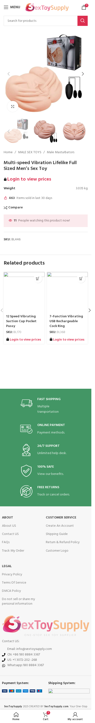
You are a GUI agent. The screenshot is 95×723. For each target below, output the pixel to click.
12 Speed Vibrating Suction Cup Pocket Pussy (21, 321)
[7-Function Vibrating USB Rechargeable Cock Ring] (67, 292)
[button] (8, 74)
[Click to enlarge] (12, 106)
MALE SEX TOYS (29, 152)
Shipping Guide (57, 534)
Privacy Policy (12, 574)
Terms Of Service (14, 583)
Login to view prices (29, 179)
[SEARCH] (82, 21)
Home (8, 152)
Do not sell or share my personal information (18, 601)
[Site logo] (47, 7)
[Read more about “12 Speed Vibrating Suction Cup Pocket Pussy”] (38, 278)
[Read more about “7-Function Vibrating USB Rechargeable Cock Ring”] (81, 278)
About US (9, 526)
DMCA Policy (11, 591)
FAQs (6, 542)
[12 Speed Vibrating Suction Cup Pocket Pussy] (24, 292)
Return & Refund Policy (63, 542)
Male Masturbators (60, 152)
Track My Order (13, 551)
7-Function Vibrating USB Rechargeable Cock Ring (66, 321)
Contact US (10, 534)
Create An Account (60, 526)
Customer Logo (57, 551)
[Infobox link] (45, 406)
